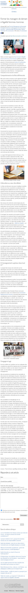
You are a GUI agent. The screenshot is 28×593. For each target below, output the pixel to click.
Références (12, 590)
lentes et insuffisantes (20, 62)
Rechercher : (6, 524)
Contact (6, 590)
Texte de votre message (7, 485)
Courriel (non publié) (6, 481)
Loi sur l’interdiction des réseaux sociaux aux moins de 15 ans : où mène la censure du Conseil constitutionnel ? (14, 534)
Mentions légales (20, 590)
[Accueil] (14, 5)
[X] (3, 33)
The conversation (10, 30)
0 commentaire (23, 30)
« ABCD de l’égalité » (19, 223)
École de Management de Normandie (17, 26)
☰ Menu (14, 11)
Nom (2, 477)
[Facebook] (1, 33)
